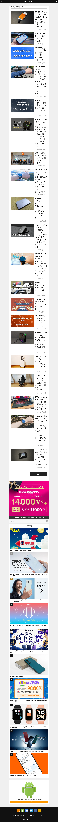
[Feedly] (22, 810)
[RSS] (18, 810)
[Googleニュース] (26, 810)
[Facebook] (35, 810)
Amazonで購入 (29, 802)
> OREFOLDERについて (18, 815)
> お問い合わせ (28, 815)
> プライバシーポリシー (39, 815)
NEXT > (38, 474)
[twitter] (31, 810)
